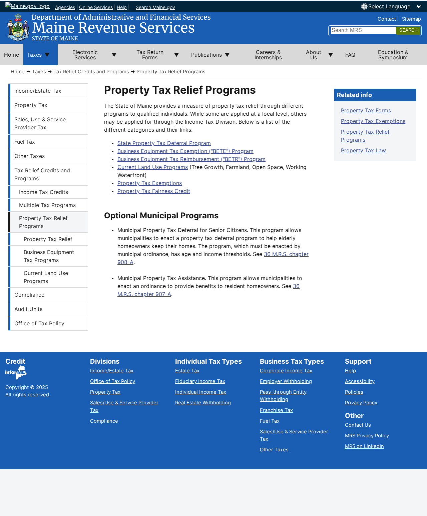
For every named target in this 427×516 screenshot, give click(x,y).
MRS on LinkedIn (364, 446)
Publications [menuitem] (204, 58)
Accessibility (360, 381)
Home (18, 72)
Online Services (96, 7)
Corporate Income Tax (286, 371)
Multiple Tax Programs (47, 205)
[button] (395, 6)
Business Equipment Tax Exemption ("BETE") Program (185, 151)
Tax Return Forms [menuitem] (144, 57)
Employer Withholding (286, 381)
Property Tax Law (363, 150)
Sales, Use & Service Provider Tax (40, 123)
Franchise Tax (276, 410)
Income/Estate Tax (37, 90)
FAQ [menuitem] (350, 54)
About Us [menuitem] (309, 57)
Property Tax (30, 105)
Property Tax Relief (48, 239)
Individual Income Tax (200, 392)
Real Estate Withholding (203, 403)
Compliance (29, 294)
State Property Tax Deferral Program (164, 143)
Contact (387, 19)
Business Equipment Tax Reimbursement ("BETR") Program (191, 159)
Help (122, 7)
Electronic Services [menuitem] (78, 57)
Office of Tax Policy (39, 323)
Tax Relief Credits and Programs (91, 72)
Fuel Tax (24, 141)
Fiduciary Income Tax (200, 381)
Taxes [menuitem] (32, 58)
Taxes (39, 72)
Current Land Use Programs (46, 277)
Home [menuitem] (11, 54)
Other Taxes (29, 156)
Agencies (65, 7)
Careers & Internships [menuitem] (268, 55)
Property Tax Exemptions (149, 183)
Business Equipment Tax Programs (49, 256)
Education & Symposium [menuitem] (393, 55)
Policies (354, 392)
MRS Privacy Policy (367, 436)
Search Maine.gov (155, 7)
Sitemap (411, 19)
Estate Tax (187, 371)
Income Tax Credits (43, 192)
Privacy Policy (361, 403)
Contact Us (358, 425)
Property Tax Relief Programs (43, 222)
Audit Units (28, 309)
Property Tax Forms (366, 110)
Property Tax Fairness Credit (153, 191)
